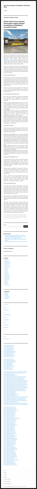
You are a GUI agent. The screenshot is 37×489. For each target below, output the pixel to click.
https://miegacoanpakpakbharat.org (10, 449)
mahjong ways (6, 309)
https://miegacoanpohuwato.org (9, 409)
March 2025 (7, 273)
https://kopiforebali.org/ (8, 364)
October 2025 (7, 264)
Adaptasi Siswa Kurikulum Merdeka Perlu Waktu (13, 237)
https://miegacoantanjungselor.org (10, 395)
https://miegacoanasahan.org (9, 437)
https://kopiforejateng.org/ (9, 346)
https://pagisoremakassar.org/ (9, 355)
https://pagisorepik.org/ (8, 354)
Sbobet (5, 472)
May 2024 (6, 282)
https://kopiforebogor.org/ (8, 365)
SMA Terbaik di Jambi (12, 217)
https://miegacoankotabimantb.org (10, 384)
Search (5, 224)
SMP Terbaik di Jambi (9, 218)
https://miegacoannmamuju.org (9, 423)
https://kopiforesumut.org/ (9, 347)
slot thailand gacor (7, 314)
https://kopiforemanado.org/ (9, 366)
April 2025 (6, 272)
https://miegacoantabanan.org (9, 429)
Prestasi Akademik (14, 216)
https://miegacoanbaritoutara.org (10, 442)
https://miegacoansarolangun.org (10, 452)
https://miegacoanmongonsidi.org (21, 400)
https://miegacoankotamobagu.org (10, 419)
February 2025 (7, 274)
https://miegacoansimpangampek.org (10, 439)
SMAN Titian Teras (18, 217)
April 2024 (6, 283)
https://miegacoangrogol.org (22, 386)
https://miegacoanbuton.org (9, 434)
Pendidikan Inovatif (22, 215)
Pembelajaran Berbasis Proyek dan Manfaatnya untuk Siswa (15, 236)
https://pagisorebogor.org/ (8, 359)
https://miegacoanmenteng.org (9, 389)
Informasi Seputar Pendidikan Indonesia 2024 (10, 486)
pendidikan (11, 214)
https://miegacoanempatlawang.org (10, 438)
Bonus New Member (7, 483)
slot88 (5, 336)
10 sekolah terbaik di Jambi (18, 214)
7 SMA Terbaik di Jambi (9, 215)
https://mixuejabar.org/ (8, 367)
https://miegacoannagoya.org (9, 400)
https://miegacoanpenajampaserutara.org (11, 394)
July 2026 (6, 259)
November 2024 (7, 277)
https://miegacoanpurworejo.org (9, 443)
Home (5, 470)
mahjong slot (6, 324)
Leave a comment (15, 218)
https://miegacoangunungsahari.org (10, 457)
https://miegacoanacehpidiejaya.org (10, 448)
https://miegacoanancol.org (9, 458)
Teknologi (6, 295)
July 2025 (6, 268)
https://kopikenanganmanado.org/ (10, 361)
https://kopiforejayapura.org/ (9, 349)
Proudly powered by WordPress (22, 486)
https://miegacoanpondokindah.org (10, 386)
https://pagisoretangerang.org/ (9, 360)
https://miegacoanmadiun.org (9, 462)
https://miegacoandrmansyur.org (10, 463)
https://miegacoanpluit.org (8, 390)
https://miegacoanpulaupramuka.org (10, 375)
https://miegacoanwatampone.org (10, 440)
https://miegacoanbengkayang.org (10, 454)
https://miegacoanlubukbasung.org (10, 391)
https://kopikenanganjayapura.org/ (10, 351)
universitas (7, 298)
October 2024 (7, 278)
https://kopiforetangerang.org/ (9, 352)
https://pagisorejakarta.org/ (9, 356)
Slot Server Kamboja (7, 479)
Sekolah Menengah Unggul (21, 216)
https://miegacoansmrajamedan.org (10, 464)
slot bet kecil (6, 327)
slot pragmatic (6, 319)
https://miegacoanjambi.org (23, 396)
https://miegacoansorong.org (9, 398)
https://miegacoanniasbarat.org (9, 425)
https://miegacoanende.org (21, 376)
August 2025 (7, 267)
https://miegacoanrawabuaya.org (20, 385)
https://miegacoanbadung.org (9, 428)
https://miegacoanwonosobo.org (22, 380)
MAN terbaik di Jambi (16, 215)
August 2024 (7, 279)
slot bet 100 (6, 304)
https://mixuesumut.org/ (8, 369)
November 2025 (7, 263)
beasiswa (6, 293)
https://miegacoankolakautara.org (20, 390)
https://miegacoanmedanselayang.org (10, 401)
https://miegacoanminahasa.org (20, 398)
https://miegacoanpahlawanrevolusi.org (11, 459)
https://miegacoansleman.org (20, 399)
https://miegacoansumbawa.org (9, 444)
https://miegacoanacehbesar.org (9, 430)
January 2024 (7, 284)
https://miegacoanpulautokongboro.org (11, 410)
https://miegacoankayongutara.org (10, 408)
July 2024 (6, 281)
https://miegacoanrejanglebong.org (10, 435)
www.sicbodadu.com (7, 60)
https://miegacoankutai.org (9, 445)
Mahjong (5, 476)
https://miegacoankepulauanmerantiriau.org (12, 418)
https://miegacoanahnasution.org (10, 371)
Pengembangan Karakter (7, 216)
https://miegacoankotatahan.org (10, 380)
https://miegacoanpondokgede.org (21, 388)
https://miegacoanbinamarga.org (21, 381)
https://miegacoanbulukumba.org (10, 413)
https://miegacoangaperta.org (9, 403)
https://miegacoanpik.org (20, 389)
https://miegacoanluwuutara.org (9, 432)
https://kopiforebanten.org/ (9, 345)
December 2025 (7, 262)
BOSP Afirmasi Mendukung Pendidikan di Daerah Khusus (15, 235)
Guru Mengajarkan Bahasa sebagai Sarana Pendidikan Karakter (16, 241)
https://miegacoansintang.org (9, 374)
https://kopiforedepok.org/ (8, 362)
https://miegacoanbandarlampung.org (11, 396)
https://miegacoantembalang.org (10, 404)
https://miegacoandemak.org (9, 450)
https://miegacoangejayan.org (21, 371)
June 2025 (6, 269)
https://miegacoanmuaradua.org (9, 393)
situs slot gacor (6, 338)
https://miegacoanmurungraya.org (10, 420)
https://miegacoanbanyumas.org (10, 411)
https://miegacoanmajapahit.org (22, 404)
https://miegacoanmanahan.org (9, 406)
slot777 (5, 322)
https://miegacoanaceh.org (8, 379)
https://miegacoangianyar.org (9, 399)
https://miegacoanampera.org (9, 381)
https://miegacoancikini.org (9, 385)
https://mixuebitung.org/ (8, 350)
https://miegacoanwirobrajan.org (21, 403)
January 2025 (7, 276)
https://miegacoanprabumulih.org (10, 376)
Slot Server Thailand (7, 481)
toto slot (5, 317)
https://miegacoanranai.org (19, 379)
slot (4, 312)
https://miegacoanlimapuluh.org (9, 453)
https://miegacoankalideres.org (9, 388)
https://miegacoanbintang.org (9, 414)
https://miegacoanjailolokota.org (10, 447)
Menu (5, 10)
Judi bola (5, 474)
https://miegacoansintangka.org (9, 415)
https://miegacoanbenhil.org (22, 384)
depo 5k (5, 307)
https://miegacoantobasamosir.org (10, 433)
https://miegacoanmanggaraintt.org (10, 424)
